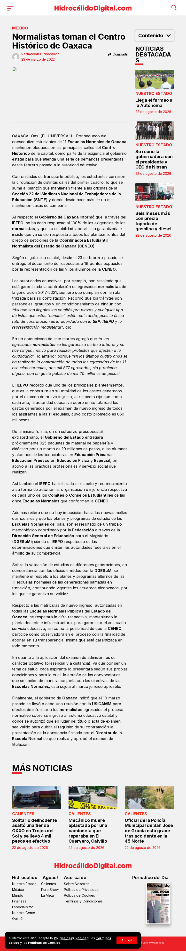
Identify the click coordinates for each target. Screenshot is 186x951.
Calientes (23, 813)
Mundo (17, 895)
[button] (126, 940)
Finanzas (19, 901)
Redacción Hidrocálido (40, 54)
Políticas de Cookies (44, 942)
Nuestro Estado (153, 93)
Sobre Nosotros (76, 884)
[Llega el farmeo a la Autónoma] (154, 79)
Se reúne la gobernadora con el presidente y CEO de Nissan (154, 159)
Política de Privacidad (81, 890)
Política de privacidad (71, 938)
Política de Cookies (79, 895)
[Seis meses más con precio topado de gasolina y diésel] (154, 192)
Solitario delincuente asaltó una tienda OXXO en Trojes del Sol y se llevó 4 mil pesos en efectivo (34, 831)
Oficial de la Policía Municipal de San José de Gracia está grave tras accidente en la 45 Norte (149, 831)
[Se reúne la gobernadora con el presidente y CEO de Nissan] (154, 130)
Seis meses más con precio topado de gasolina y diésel (153, 221)
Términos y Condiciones (83, 901)
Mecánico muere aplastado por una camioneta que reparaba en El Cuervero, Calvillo (88, 831)
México (20, 28)
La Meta (47, 895)
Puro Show (50, 890)
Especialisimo (22, 907)
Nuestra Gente (23, 913)
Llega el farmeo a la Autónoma (153, 103)
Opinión (18, 918)
